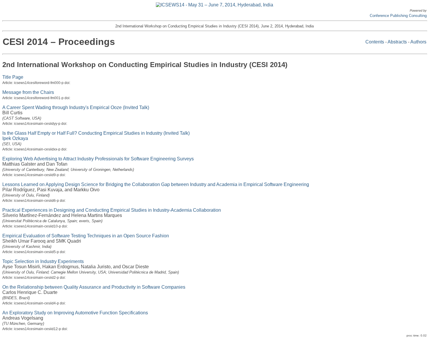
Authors (418, 41)
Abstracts (397, 41)
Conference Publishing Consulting (398, 15)
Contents (374, 41)
